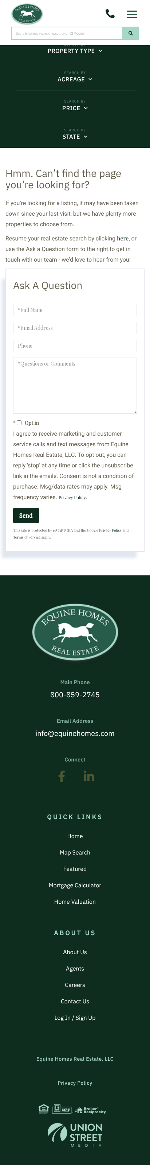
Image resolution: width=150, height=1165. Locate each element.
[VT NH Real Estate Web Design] (75, 1135)
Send (26, 515)
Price (71, 108)
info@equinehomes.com (75, 728)
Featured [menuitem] (75, 869)
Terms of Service (26, 537)
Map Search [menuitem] (75, 852)
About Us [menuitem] (75, 952)
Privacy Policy (72, 498)
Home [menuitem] (75, 836)
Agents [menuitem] (75, 968)
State (71, 136)
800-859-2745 (75, 689)
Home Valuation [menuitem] (75, 902)
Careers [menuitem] (75, 985)
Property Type (71, 51)
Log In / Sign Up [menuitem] (75, 1018)
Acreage (71, 79)
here (123, 238)
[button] (131, 33)
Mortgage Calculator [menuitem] (75, 885)
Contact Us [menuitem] (75, 1001)
